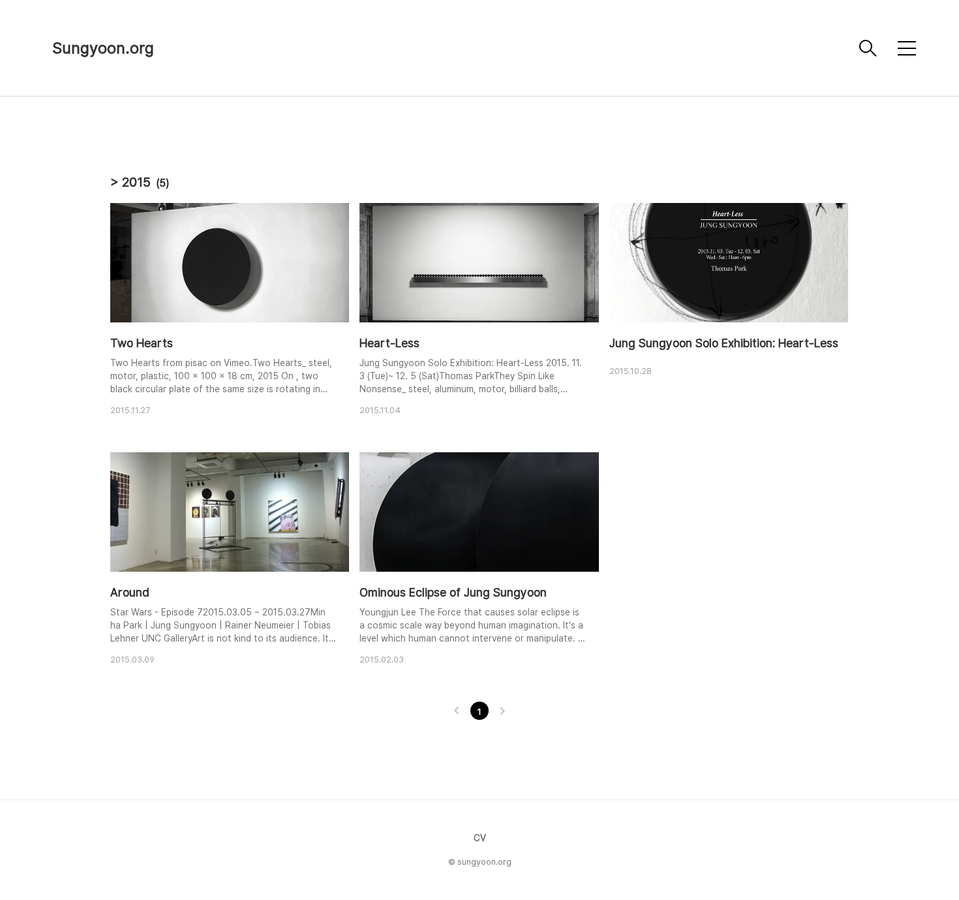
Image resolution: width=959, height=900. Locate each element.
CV (480, 838)
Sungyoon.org (103, 48)
